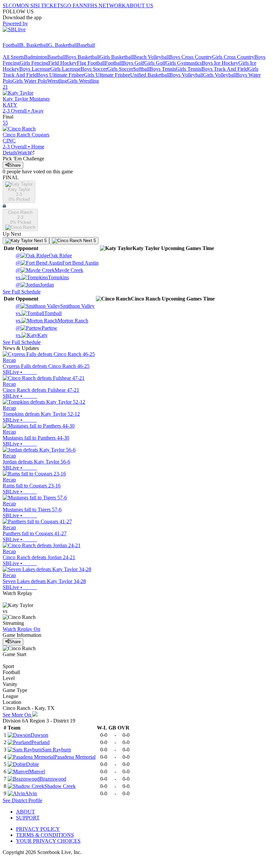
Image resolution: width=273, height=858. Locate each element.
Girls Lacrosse (65, 69)
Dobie (32, 764)
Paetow (36, 328)
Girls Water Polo (29, 81)
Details (10, 152)
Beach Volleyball (151, 57)
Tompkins (42, 277)
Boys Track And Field (224, 69)
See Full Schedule (22, 292)
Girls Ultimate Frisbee (107, 75)
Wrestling (57, 81)
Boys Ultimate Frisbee (60, 75)
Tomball (39, 313)
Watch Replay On (21, 629)
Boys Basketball (82, 57)
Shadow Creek (60, 786)
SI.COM (12, 5)
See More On (17, 715)
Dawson (39, 735)
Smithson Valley (55, 306)
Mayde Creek (49, 270)
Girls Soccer (120, 69)
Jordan (35, 285)
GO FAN (73, 5)
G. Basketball (62, 45)
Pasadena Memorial (75, 757)
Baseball (86, 45)
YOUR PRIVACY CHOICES (48, 841)
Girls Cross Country (233, 57)
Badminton (35, 57)
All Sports (13, 57)
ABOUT (25, 812)
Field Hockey (62, 63)
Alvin (31, 793)
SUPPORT (28, 817)
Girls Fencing (34, 63)
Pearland (40, 742)
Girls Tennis (188, 69)
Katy (32, 335)
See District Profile (22, 800)
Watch (24, 152)
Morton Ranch (52, 320)
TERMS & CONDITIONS (45, 835)
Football (11, 45)
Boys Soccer (94, 69)
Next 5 (40, 240)
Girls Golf (154, 63)
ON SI (28, 5)
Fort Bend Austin (57, 263)
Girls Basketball (116, 57)
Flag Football (91, 63)
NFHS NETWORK (104, 5)
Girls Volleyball (219, 75)
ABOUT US (139, 5)
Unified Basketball (149, 75)
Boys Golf (133, 63)
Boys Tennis (162, 69)
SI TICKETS (49, 5)
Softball (141, 69)
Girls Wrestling (83, 81)
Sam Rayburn (56, 749)
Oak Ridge (44, 255)
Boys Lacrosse (34, 69)
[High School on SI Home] (28, 39)
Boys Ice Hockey (220, 63)
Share (15, 165)
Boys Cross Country (190, 57)
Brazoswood (53, 779)
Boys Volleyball (186, 75)
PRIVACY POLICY (38, 829)
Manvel (37, 771)
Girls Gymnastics (183, 63)
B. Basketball (34, 45)
